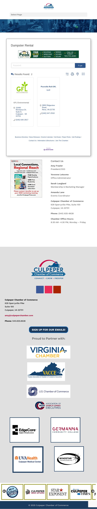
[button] (12, 74)
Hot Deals (57, 137)
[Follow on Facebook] (40, 289)
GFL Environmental (21, 103)
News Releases (34, 137)
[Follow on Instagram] (48, 289)
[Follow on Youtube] (57, 289)
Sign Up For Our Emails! (48, 329)
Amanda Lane (57, 192)
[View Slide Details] (26, 179)
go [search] (81, 65)
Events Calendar (47, 137)
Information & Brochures (46, 141)
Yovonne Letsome (60, 174)
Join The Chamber (61, 141)
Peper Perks (66, 137)
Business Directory (21, 137)
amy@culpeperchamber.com (19, 315)
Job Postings (76, 137)
